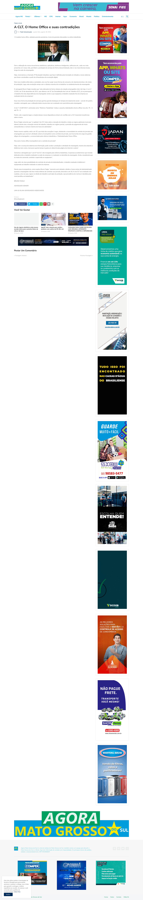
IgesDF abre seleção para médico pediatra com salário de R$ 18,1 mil (52, 228)
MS (45, 16)
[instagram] (127, 848)
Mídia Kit (126, 897)
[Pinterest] (45, 204)
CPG (51, 16)
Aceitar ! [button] (8, 894)
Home (106, 897)
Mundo (88, 16)
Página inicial (18, 23)
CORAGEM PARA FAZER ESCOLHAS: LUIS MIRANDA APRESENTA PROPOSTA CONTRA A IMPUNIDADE (80, 229)
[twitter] (118, 848)
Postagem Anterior (21, 255)
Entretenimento (107, 16)
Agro (65, 16)
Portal (27, 16)
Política (96, 16)
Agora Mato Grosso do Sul (33, 897)
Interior (58, 16)
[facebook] (114, 848)
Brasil (81, 16)
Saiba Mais (17, 892)
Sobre (112, 897)
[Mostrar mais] (52, 204)
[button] (122, 17)
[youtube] (123, 848)
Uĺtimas (37, 16)
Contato (118, 897)
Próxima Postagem (86, 255)
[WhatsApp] (41, 204)
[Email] (48, 204)
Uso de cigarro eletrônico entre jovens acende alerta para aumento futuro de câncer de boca (26, 229)
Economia (73, 16)
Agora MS (19, 16)
